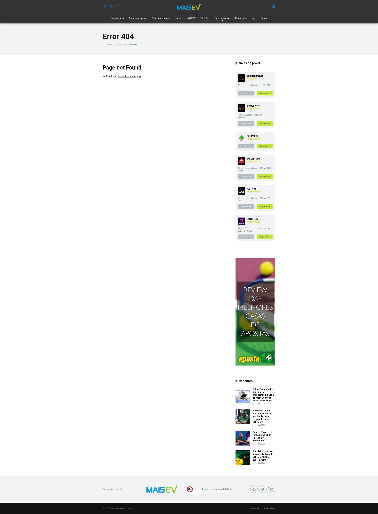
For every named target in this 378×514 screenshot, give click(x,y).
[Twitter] (111, 6)
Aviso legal (254, 508)
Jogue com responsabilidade (216, 489)
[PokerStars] (241, 163)
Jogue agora (265, 93)
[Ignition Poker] (241, 81)
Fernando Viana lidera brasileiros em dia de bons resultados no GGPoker (262, 416)
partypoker (253, 105)
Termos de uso (269, 508)
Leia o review (246, 93)
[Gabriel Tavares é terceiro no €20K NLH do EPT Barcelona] (243, 444)
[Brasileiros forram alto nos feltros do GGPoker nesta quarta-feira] (243, 463)
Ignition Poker (255, 75)
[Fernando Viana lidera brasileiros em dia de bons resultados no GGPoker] (243, 423)
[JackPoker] (241, 224)
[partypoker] (241, 110)
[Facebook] (105, 6)
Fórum (264, 18)
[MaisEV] (189, 7)
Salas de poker (222, 18)
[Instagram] (118, 6)
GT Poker (252, 136)
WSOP (191, 18)
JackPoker (253, 219)
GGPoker (252, 188)
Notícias (179, 18)
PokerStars (253, 158)
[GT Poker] (241, 141)
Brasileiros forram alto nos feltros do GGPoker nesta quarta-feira (262, 455)
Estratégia (205, 18)
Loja (254, 18)
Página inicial (117, 18)
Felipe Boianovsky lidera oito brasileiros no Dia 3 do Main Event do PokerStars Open (263, 395)
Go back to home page (129, 76)
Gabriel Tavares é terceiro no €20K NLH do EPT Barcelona (262, 436)
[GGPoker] (241, 194)
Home (107, 45)
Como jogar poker (138, 18)
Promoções (241, 18)
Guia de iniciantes (161, 18)
